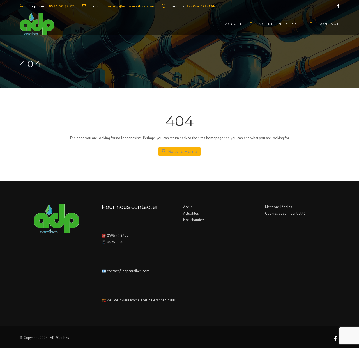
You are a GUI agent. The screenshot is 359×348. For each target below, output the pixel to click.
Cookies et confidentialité (285, 213)
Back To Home (182, 151)
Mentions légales (278, 207)
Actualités (191, 213)
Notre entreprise (281, 24)
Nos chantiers (194, 220)
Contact (329, 24)
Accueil (234, 24)
